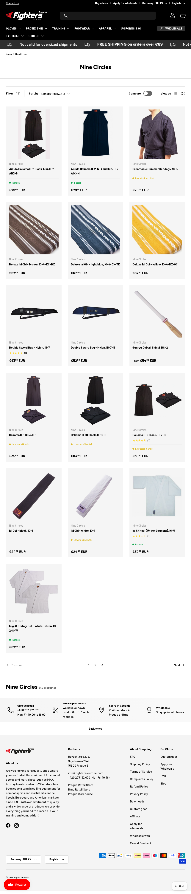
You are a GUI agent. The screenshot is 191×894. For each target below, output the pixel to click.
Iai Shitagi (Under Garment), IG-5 (153, 530)
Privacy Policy (139, 794)
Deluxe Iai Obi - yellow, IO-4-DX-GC (155, 264)
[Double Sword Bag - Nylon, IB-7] (34, 313)
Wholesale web (140, 835)
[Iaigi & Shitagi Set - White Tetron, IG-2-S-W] (34, 591)
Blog (163, 783)
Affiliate (135, 816)
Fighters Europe (21, 877)
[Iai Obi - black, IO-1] (34, 496)
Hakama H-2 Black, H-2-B (149, 435)
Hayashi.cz (101, 3)
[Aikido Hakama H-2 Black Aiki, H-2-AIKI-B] (34, 134)
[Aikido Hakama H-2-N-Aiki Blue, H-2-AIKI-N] (95, 134)
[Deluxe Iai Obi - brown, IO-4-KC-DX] (34, 229)
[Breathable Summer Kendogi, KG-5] (157, 134)
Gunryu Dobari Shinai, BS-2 (150, 347)
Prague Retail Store (80, 785)
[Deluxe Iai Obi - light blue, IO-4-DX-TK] (95, 229)
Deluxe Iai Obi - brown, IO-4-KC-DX (32, 264)
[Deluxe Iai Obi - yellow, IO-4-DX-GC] (157, 229)
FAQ (132, 756)
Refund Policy (139, 786)
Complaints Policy (141, 779)
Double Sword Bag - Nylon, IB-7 (29, 347)
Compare (135, 93)
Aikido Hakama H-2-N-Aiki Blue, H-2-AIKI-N (95, 171)
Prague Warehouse (80, 794)
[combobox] (108, 16)
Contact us (12, 3)
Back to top (95, 728)
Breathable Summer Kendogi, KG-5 (155, 169)
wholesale (177, 712)
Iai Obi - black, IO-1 (21, 530)
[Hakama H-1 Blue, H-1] (34, 400)
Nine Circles (21, 54)
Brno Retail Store (79, 789)
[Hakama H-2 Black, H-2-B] (157, 400)
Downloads (137, 801)
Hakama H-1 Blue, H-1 (23, 435)
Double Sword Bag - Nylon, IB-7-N (93, 347)
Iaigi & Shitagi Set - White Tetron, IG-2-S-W (33, 628)
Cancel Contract (140, 843)
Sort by (33, 93)
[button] (183, 15)
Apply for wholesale (125, 3)
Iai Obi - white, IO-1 (83, 530)
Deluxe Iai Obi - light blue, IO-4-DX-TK (95, 264)
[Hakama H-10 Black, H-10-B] (95, 400)
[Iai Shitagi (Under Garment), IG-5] (157, 496)
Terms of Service (141, 771)
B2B (163, 776)
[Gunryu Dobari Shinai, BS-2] (157, 313)
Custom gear (138, 809)
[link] (46, 665)
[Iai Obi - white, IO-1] (95, 496)
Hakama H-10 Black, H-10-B (88, 435)
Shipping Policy (140, 764)
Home (9, 54)
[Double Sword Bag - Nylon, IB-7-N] (95, 313)
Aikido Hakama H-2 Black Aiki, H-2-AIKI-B (32, 171)
